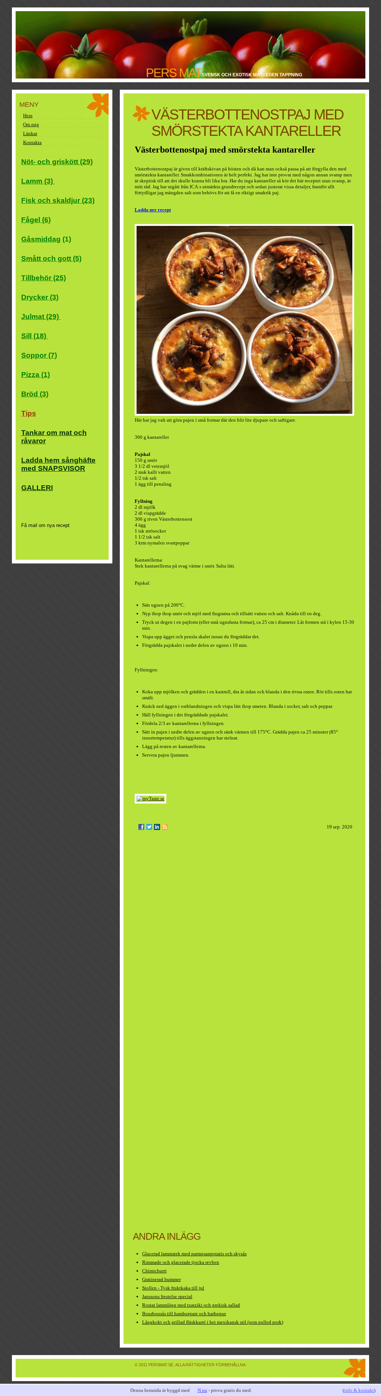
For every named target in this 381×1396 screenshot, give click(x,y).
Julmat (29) (41, 316)
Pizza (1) (35, 374)
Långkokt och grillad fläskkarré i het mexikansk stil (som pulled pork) (212, 1322)
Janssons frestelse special (167, 1296)
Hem (27, 115)
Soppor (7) (39, 355)
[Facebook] (141, 827)
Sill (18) (34, 336)
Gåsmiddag (41, 239)
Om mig (31, 124)
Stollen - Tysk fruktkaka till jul (173, 1288)
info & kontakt (359, 1390)
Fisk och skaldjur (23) (58, 200)
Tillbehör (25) (43, 278)
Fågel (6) (36, 220)
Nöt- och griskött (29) (57, 162)
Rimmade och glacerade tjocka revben (180, 1262)
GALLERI (37, 488)
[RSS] (165, 827)
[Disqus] (244, 932)
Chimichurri (154, 1271)
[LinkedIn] (157, 827)
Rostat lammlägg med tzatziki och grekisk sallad (191, 1305)
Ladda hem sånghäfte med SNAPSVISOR (58, 464)
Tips (28, 413)
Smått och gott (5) (51, 258)
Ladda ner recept (153, 210)
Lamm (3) (38, 181)
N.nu (202, 1390)
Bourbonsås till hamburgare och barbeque (184, 1313)
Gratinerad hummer (161, 1279)
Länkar (30, 133)
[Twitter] (149, 827)
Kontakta (32, 142)
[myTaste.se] (150, 798)
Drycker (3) (39, 297)
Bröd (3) (34, 394)
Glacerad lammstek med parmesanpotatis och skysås (194, 1253)
